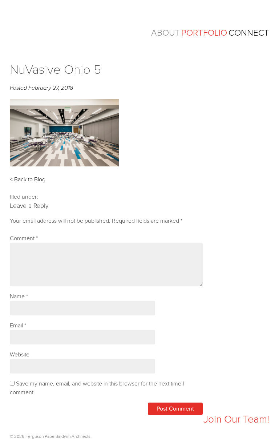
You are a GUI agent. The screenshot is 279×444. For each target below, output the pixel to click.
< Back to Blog (27, 179)
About (165, 33)
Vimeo (59, 420)
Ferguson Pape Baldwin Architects (66, 28)
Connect (249, 33)
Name (19, 296)
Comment (24, 238)
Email (18, 325)
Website (19, 354)
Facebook (30, 420)
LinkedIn (44, 420)
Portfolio (204, 33)
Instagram (15, 420)
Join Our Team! (236, 419)
